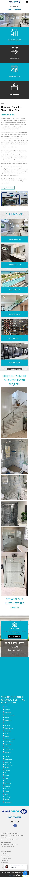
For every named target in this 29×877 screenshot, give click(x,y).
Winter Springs (8, 764)
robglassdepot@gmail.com (12, 839)
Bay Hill (7, 775)
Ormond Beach (9, 749)
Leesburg (7, 791)
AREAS (2, 865)
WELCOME (3, 853)
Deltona (7, 736)
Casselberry (8, 762)
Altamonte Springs (9, 715)
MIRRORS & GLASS (6, 858)
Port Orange (8, 744)
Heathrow (7, 770)
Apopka (7, 717)
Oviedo (6, 733)
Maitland (7, 773)
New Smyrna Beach (10, 739)
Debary (6, 778)
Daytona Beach (9, 741)
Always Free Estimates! (8, 188)
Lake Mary (7, 725)
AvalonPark (8, 731)
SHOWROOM (4, 862)
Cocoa (6, 794)
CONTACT (3, 867)
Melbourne (7, 752)
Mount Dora (8, 789)
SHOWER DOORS (5, 856)
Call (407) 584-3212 (14, 636)
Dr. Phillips (7, 756)
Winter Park (8, 712)
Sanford (7, 767)
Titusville (7, 747)
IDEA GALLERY (4, 860)
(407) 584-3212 (14, 9)
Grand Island (8, 802)
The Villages (8, 797)
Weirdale (7, 799)
